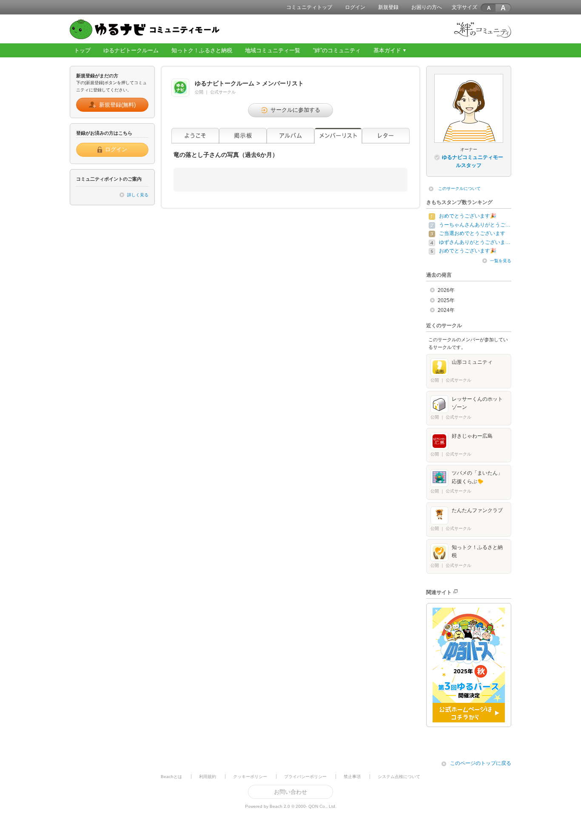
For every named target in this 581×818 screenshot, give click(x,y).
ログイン (355, 7)
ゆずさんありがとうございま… (474, 242)
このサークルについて (459, 188)
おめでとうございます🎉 (467, 216)
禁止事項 (352, 776)
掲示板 (243, 136)
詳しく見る (137, 194)
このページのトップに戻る (480, 763)
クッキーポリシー (250, 776)
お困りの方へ (426, 7)
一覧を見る (500, 260)
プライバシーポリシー (305, 776)
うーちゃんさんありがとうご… (474, 225)
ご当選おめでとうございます (472, 233)
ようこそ (195, 136)
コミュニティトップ (309, 7)
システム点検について (399, 776)
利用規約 (207, 776)
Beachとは (171, 776)
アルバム (290, 136)
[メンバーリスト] (338, 136)
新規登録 (388, 7)
